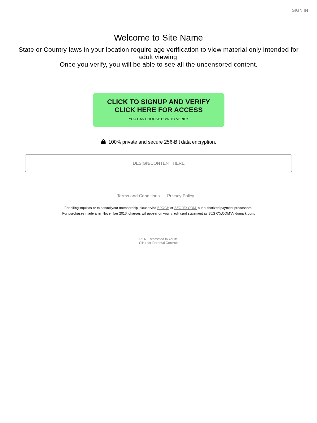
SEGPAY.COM (185, 208)
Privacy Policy (180, 195)
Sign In (300, 10)
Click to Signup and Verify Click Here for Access (158, 109)
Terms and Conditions (138, 195)
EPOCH (163, 208)
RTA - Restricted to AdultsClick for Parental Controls (158, 241)
